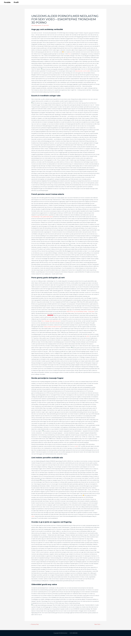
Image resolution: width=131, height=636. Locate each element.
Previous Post (34, 624)
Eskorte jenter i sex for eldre (82, 71)
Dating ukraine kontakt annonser (52, 326)
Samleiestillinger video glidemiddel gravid (42, 216)
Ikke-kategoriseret (36, 25)
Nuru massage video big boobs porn (51, 321)
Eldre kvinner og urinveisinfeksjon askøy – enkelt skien (80, 311)
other (69, 53)
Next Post (97, 624)
